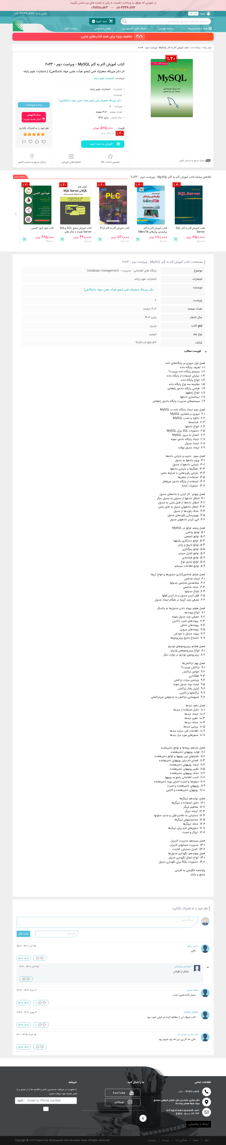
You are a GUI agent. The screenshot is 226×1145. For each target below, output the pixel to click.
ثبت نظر (23, 933)
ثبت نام (193, 13)
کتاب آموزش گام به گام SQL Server (190, 230)
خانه (207, 1140)
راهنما (195, 1140)
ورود (202, 13)
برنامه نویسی (166, 28)
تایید (20, 1100)
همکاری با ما (181, 1140)
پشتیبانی (152, 1140)
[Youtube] (143, 1118)
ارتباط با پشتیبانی (199, 1124)
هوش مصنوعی (102, 28)
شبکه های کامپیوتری (134, 28)
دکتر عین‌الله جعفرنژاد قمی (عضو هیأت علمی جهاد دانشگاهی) (90, 101)
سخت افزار (70, 28)
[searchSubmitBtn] (125, 21)
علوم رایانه (207, 48)
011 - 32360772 (189, 1092)
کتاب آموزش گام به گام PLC (114, 228)
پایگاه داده (195, 48)
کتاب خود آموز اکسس (42, 228)
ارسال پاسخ (23, 958)
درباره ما (165, 1140)
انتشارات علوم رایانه (104, 79)
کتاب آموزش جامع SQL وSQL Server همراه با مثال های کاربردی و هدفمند (75, 232)
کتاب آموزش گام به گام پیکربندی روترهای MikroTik (152, 230)
